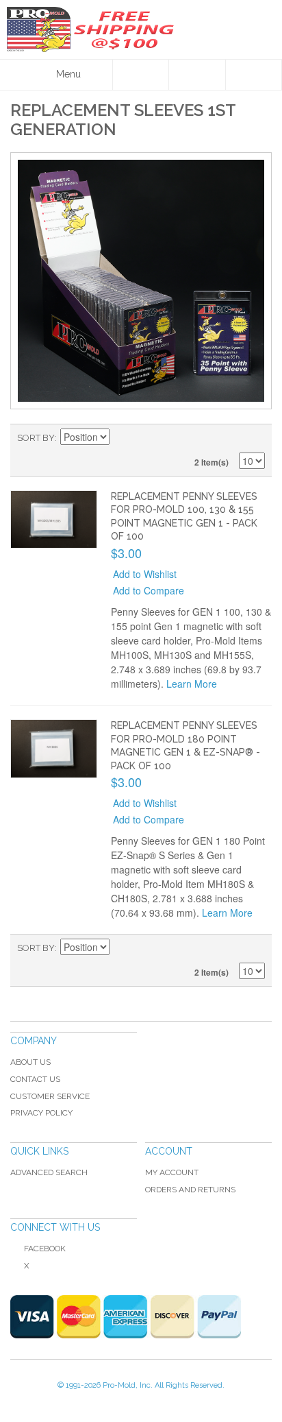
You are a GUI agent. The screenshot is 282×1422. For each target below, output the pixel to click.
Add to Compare (148, 590)
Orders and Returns (190, 1189)
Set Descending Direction (122, 438)
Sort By (36, 438)
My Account (171, 1172)
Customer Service (50, 1096)
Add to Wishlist (145, 574)
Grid (251, 438)
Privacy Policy (41, 1113)
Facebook (45, 1248)
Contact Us (35, 1079)
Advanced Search (49, 1172)
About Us (30, 1062)
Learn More (191, 683)
